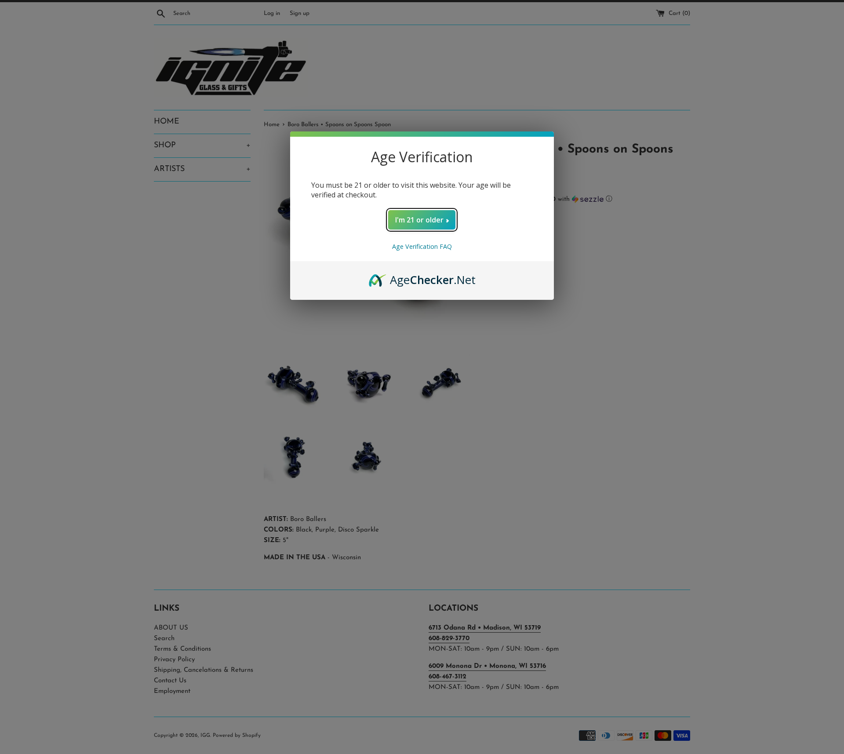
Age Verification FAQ (422, 246)
